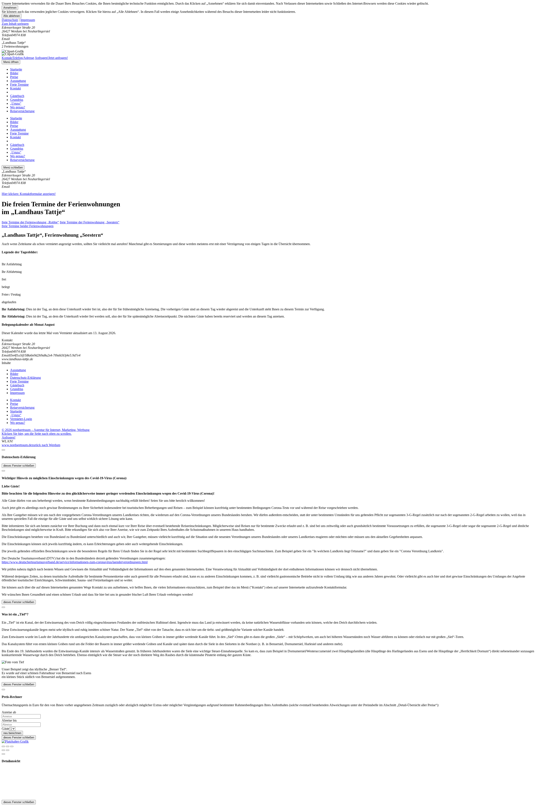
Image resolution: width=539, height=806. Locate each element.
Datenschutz (10, 20)
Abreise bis (9, 720)
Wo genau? (17, 107)
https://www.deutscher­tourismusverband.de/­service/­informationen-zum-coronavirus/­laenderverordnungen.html (75, 562)
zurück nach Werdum (46, 445)
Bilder (14, 73)
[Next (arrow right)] (7, 750)
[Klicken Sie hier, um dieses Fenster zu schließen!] (3, 450)
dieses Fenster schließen (18, 465)
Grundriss (16, 99)
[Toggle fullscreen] (7, 746)
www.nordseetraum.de (17, 445)
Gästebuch (17, 96)
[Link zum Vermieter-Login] (15, 741)
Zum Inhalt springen (15, 23)
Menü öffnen (11, 62)
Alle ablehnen (11, 15)
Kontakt (15, 88)
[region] (269, 24)
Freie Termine (19, 84)
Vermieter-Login (21, 419)
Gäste (5, 728)
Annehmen (9, 7)
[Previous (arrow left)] (3, 750)
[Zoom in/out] (11, 746)
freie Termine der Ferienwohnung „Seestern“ (89, 222)
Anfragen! (8, 437)
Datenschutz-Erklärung (25, 377)
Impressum (27, 20)
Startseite (16, 69)
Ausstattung (18, 81)
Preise (14, 77)
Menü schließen (13, 167)
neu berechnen (12, 733)
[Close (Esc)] (3, 746)
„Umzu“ (15, 103)
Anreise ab (9, 712)
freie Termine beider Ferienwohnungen (27, 226)
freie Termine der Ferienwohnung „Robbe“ (30, 222)
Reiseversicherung (22, 111)
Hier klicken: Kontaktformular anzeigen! (29, 194)
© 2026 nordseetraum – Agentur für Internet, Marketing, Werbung (45, 430)
